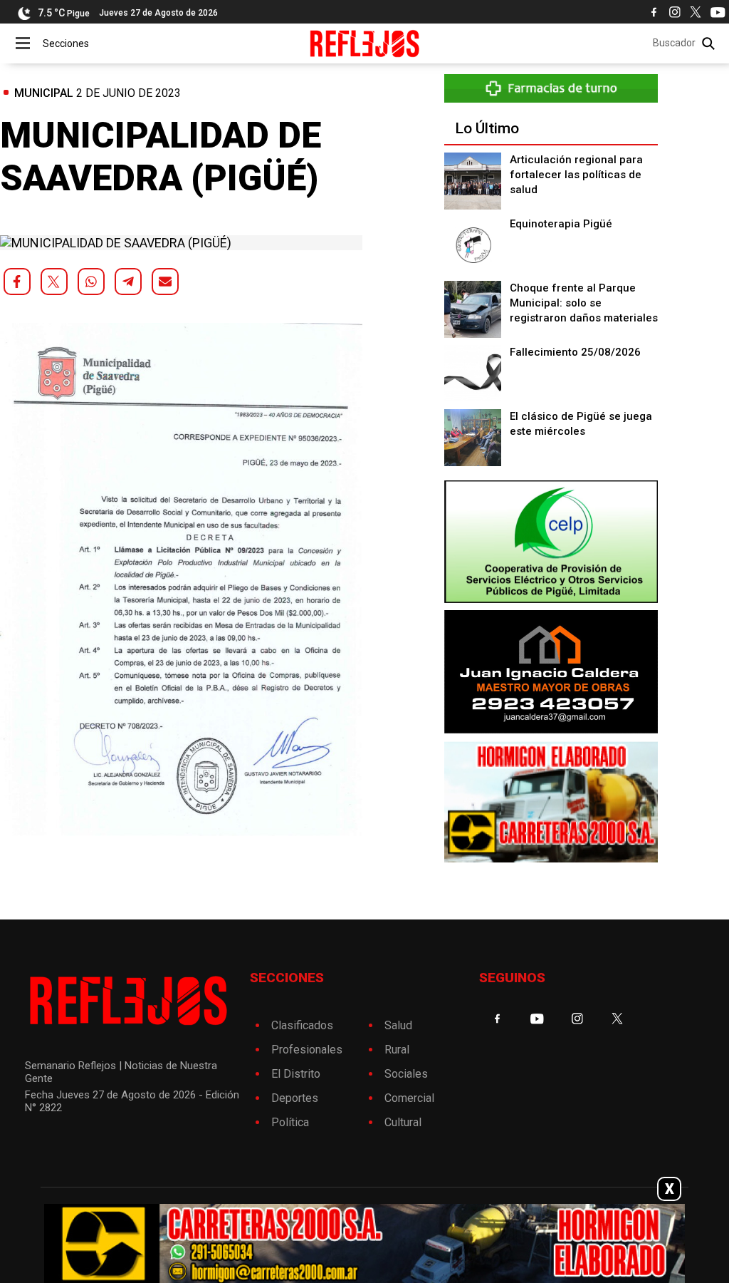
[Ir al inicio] (365, 43)
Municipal (43, 93)
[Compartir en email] (165, 281)
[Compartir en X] (54, 281)
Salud (398, 1025)
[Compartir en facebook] (17, 281)
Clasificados (302, 1025)
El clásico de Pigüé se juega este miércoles (581, 424)
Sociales (406, 1074)
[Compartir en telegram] (128, 281)
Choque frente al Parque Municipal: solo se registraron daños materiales (584, 303)
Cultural (402, 1122)
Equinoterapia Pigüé (561, 223)
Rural (396, 1049)
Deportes (294, 1098)
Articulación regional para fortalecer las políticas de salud (576, 174)
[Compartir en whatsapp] (91, 281)
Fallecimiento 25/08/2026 (575, 352)
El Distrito (295, 1074)
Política (290, 1122)
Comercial (409, 1098)
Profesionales (306, 1049)
